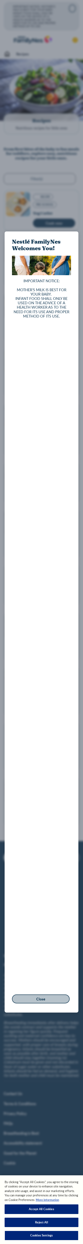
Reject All (41, 1222)
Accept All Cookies (41, 1209)
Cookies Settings (41, 1235)
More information (47, 1200)
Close (40, 999)
